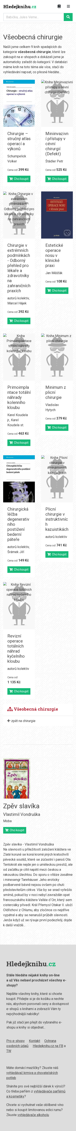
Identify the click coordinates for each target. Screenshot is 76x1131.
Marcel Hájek (17, 303)
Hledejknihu (19, 6)
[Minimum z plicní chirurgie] (57, 357)
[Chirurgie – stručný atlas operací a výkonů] (19, 103)
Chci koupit (20, 179)
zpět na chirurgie (22, 721)
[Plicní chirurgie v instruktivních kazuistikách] (57, 478)
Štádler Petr (54, 161)
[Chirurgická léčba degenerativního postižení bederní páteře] (19, 478)
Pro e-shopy (15, 1041)
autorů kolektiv (18, 298)
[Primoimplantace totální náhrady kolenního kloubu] (19, 357)
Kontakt (34, 1041)
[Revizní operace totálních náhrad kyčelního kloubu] (19, 605)
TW (8, 1051)
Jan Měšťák (53, 273)
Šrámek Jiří (15, 552)
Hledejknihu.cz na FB (48, 1046)
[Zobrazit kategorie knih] (59, 7)
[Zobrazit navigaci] (68, 7)
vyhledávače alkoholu (33, 1115)
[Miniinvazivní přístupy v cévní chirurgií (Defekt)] (57, 103)
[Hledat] (68, 17)
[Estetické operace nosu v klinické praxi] (57, 215)
